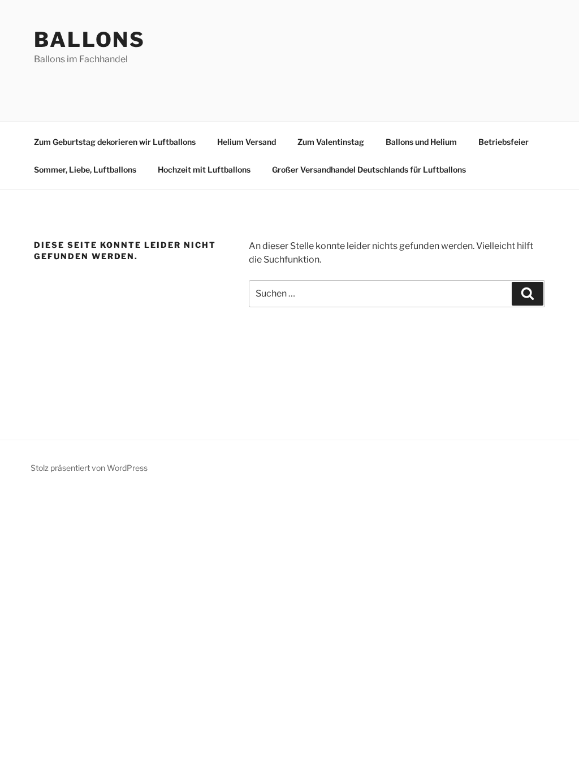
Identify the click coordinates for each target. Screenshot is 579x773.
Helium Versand (246, 142)
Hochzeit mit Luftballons (204, 169)
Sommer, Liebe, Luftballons (85, 169)
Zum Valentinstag (330, 142)
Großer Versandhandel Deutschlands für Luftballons (369, 169)
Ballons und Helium (421, 142)
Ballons (89, 39)
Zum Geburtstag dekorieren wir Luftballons (115, 142)
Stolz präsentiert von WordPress (89, 468)
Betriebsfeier (503, 142)
